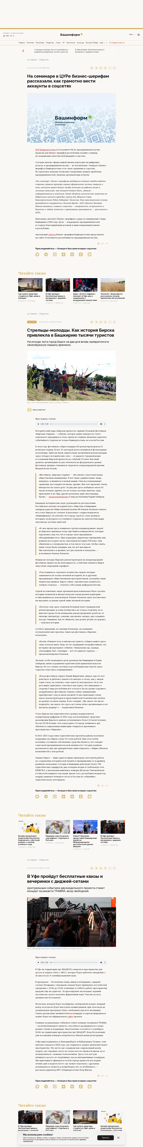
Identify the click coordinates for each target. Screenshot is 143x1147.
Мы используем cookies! (38, 1134)
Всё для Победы (92, 43)
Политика (30, 43)
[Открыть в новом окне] (37, 254)
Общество (50, 43)
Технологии (70, 43)
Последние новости (117, 43)
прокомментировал (59, 496)
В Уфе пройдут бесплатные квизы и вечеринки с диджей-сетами (89, 51)
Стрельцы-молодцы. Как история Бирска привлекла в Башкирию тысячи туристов (51, 51)
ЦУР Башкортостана (45, 149)
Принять (105, 1137)
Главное (22, 43)
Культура (80, 43)
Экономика (40, 43)
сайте (70, 1016)
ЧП (63, 43)
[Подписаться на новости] (89, 254)
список (52, 234)
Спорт (58, 43)
